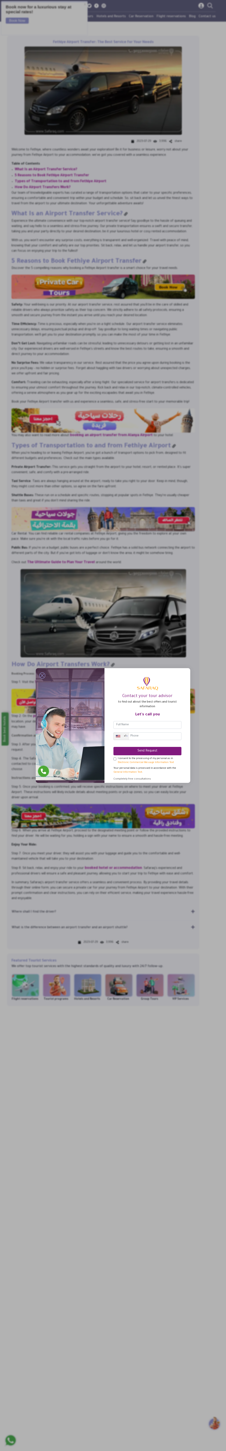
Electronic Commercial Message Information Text (146, 762)
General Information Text (127, 772)
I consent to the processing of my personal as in (146, 760)
